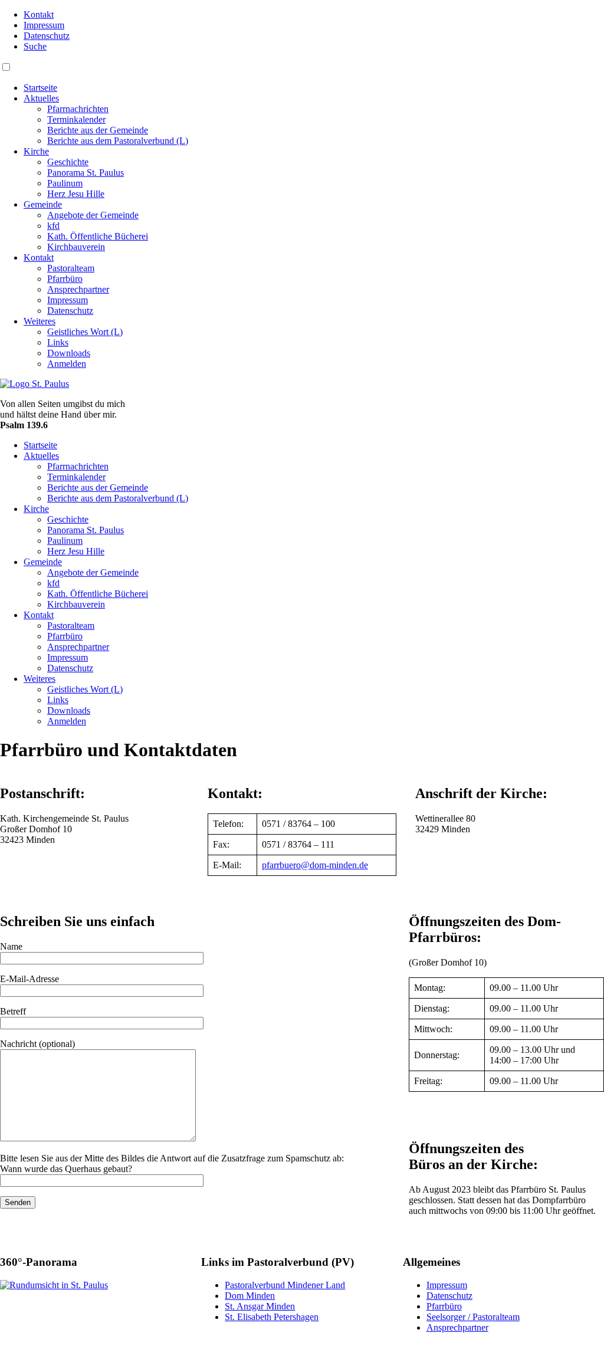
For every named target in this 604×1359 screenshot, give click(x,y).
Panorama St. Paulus (85, 173)
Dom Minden (250, 1296)
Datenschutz (47, 36)
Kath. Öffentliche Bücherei (97, 236)
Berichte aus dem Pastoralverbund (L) (117, 141)
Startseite (40, 88)
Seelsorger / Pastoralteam (473, 1317)
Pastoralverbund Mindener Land (285, 1285)
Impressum (44, 25)
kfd (53, 226)
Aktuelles (41, 98)
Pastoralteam (70, 268)
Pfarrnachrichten (78, 109)
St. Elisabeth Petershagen (272, 1317)
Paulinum (65, 183)
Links (57, 342)
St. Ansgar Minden (260, 1306)
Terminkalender (76, 119)
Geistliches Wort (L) (85, 332)
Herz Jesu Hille (75, 194)
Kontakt (39, 14)
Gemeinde (43, 204)
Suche (35, 46)
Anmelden (66, 364)
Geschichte (67, 162)
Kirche (36, 151)
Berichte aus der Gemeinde (97, 130)
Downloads (68, 353)
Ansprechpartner (78, 289)
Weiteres (39, 321)
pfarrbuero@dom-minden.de (315, 865)
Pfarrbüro (65, 279)
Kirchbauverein (76, 247)
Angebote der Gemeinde (93, 215)
